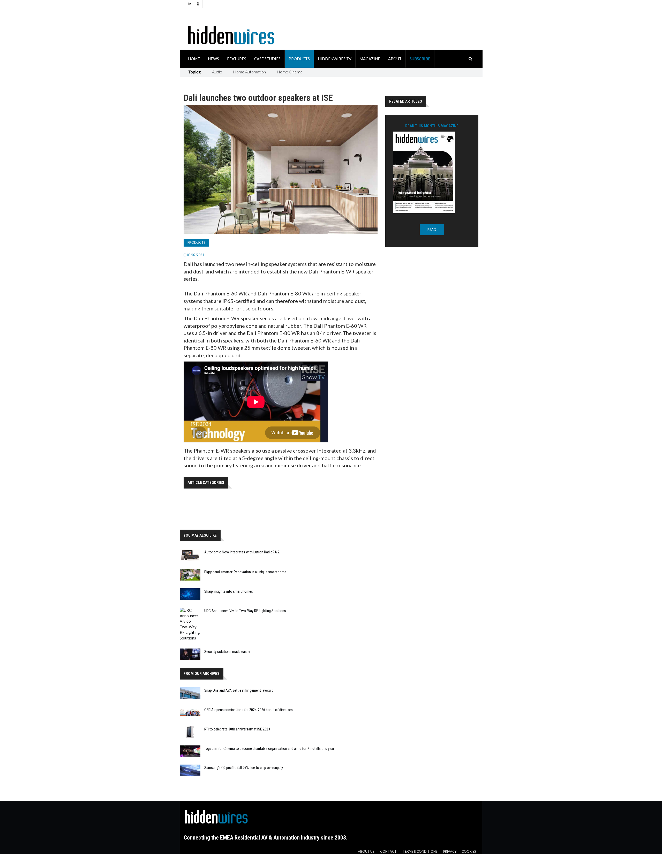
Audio (217, 71)
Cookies (469, 851)
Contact (388, 851)
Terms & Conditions (420, 851)
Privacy (449, 851)
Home (194, 58)
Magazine (369, 58)
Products (299, 58)
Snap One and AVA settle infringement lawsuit (238, 690)
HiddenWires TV (334, 58)
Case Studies (267, 58)
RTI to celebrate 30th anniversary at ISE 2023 (237, 729)
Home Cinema (289, 71)
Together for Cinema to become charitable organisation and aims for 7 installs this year (269, 748)
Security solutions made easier (227, 651)
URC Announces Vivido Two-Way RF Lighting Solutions (245, 610)
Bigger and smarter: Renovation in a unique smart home (245, 572)
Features (236, 58)
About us (366, 851)
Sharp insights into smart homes (228, 591)
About (395, 58)
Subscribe (420, 58)
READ (431, 230)
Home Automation (249, 71)
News (213, 58)
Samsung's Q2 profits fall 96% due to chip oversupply (243, 767)
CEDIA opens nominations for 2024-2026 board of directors (248, 709)
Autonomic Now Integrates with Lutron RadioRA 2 (242, 552)
